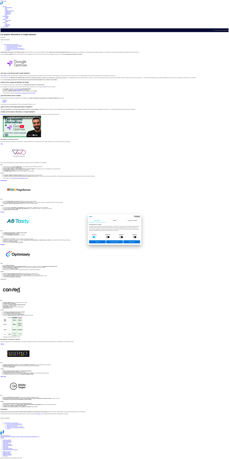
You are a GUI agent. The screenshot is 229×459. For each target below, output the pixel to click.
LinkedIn (2, 437)
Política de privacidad (7, 451)
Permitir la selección (114, 241)
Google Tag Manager (18, 89)
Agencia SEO (5, 443)
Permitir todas (132, 241)
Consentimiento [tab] (96, 220)
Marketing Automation (9, 10)
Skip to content (3, 0)
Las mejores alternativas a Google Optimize (11, 44)
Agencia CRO (5, 446)
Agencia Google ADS (7, 439)
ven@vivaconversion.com (5, 435)
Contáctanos (5, 26)
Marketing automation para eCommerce (10, 449)
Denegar (97, 241)
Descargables (7, 24)
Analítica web (23, 436)
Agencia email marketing (7, 448)
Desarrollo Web (8, 12)
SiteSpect (2, 343)
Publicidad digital (3, 436)
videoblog (38, 413)
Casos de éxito (8, 20)
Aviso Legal (5, 455)
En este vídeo (3, 114)
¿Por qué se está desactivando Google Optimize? (14, 45)
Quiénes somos (6, 16)
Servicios (4, 6)
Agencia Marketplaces (7, 441)
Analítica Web (8, 11)
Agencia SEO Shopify (7, 442)
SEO (6, 8)
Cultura (6, 18)
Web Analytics (5, 447)
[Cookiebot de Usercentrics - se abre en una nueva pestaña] (135, 216)
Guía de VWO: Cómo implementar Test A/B (19, 178)
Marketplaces (7, 13)
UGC (6, 15)
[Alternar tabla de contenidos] (1, 42)
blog (42, 413)
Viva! (212, 30)
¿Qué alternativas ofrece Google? (12, 47)
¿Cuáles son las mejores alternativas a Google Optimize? (16, 49)
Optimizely (5, 101)
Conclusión (8, 50)
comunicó (5, 75)
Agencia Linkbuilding (7, 444)
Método (6, 17)
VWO (4, 102)
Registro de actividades (7, 454)
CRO (6, 9)
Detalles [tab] (114, 220)
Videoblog (7, 25)
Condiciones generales (7, 453)
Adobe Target (3, 376)
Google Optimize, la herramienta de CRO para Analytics (25, 92)
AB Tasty (5, 100)
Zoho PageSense (3, 180)
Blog (6, 23)
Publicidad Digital (8, 7)
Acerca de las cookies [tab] (132, 220)
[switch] (107, 237)
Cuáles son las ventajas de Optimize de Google (14, 46)
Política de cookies (6, 452)
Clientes (4, 19)
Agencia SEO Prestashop (7, 445)
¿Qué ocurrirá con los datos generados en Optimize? (15, 48)
